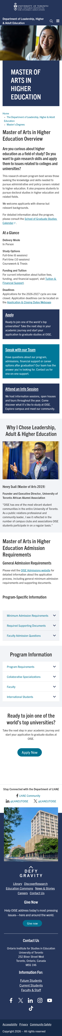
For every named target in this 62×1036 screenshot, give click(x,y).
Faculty (11, 686)
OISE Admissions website (35, 570)
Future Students (31, 980)
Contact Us (37, 893)
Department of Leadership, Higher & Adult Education (23, 21)
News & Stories (45, 888)
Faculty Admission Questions (24, 635)
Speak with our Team (20, 349)
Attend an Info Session (21, 388)
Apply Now (30, 752)
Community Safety (40, 1024)
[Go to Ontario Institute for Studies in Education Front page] (31, 7)
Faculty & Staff (31, 990)
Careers (23, 893)
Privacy (23, 1024)
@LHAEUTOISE (19, 801)
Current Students (31, 985)
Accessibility (10, 1024)
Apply (9, 314)
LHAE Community (29, 795)
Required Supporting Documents (26, 625)
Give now (32, 923)
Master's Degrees (16, 124)
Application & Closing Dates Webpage (29, 302)
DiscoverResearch (36, 884)
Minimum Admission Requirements (27, 615)
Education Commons (19, 888)
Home (6, 113)
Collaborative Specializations (23, 676)
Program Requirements (20, 666)
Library (17, 884)
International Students (20, 696)
